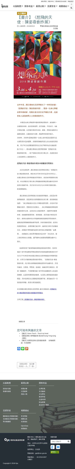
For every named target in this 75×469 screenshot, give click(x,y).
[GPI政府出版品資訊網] (5, 6)
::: (11, 6)
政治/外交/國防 (44, 405)
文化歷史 (42, 394)
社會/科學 (42, 399)
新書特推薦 (7, 391)
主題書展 (24, 391)
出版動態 (17, 6)
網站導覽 (44, 1)
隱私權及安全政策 (60, 1)
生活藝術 (42, 391)
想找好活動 (7, 388)
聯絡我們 (70, 1)
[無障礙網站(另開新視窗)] (54, 452)
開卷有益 (29, 6)
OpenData (24, 426)
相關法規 (24, 419)
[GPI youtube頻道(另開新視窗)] (58, 447)
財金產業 (42, 402)
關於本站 (51, 1)
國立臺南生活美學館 (49, 26)
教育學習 (42, 397)
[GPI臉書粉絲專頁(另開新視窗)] (53, 447)
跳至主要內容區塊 (5, 1)
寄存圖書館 (7, 421)
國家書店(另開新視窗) (10, 416)
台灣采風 (42, 388)
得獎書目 (24, 428)
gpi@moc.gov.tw (41, 453)
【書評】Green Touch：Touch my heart (34, 333)
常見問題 (24, 416)
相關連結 (63, 6)
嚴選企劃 (40, 6)
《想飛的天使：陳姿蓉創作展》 (34, 299)
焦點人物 (24, 394)
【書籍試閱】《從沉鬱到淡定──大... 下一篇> (26, 365)
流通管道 (51, 6)
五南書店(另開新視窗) (10, 419)
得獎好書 (24, 388)
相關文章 (22, 321)
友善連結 (24, 421)
